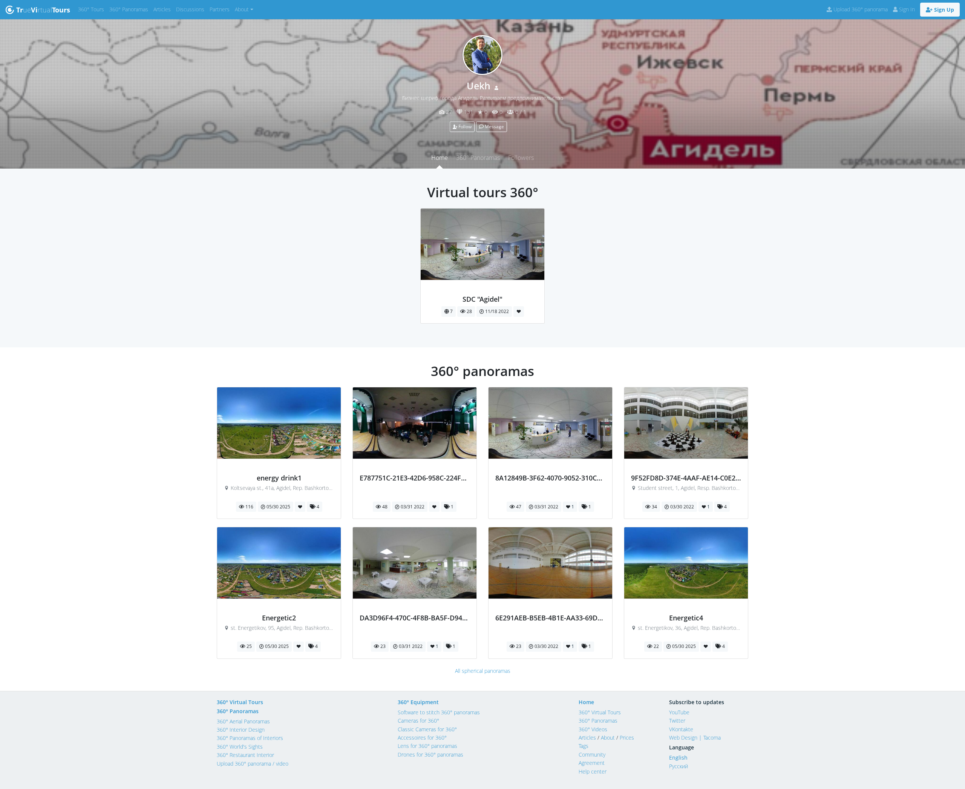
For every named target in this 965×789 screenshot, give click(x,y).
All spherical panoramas (482, 670)
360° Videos (593, 729)
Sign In (906, 9)
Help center (593, 771)
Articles (163, 9)
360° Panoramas (130, 9)
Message (494, 126)
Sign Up (943, 9)
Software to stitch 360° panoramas (439, 712)
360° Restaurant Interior (245, 754)
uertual (43, 9)
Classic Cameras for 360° (427, 729)
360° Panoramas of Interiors (250, 737)
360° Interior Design (241, 729)
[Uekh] (482, 291)
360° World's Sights (240, 746)
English (678, 757)
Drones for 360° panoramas (430, 754)
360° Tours (92, 9)
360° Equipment (418, 702)
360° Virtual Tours (240, 702)
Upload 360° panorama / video (252, 763)
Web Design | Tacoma (695, 737)
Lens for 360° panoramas (427, 745)
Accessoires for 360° (422, 737)
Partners (221, 9)
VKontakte (681, 729)
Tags (583, 745)
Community (592, 754)
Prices (627, 737)
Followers (521, 158)
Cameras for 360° (418, 720)
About (608, 737)
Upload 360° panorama (860, 9)
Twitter (677, 720)
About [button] (242, 9)
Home (439, 158)
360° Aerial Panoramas (243, 721)
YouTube (679, 712)
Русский (678, 766)
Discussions (191, 9)
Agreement (592, 762)
